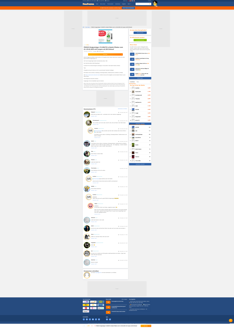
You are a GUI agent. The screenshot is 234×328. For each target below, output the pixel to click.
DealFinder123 (138, 102)
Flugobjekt (97, 242)
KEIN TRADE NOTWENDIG (128, 8)
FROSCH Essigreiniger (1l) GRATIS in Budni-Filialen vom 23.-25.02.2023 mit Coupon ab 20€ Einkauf (115, 325)
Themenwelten (110, 3)
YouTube (99, 0)
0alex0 (93, 141)
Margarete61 (138, 116)
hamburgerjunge (138, 134)
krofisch (95, 51)
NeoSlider (137, 88)
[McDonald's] (93, 304)
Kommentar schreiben (122, 108)
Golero (136, 152)
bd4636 (93, 186)
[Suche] (149, 4)
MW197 (136, 140)
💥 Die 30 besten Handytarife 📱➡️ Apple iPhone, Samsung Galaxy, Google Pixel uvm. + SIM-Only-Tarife (139, 306)
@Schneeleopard (98, 130)
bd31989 (137, 109)
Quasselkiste (138, 137)
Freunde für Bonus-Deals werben (118, 311)
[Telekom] (93, 308)
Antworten (93, 116)
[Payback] (101, 304)
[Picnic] (86, 308)
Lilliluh (98, 203)
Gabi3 (136, 105)
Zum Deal (105, 54)
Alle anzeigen (140, 78)
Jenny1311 (137, 120)
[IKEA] (101, 301)
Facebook (90, 0)
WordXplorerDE (138, 95)
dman (95, 234)
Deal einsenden (140, 32)
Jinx (95, 251)
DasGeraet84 (138, 91)
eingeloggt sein (98, 272)
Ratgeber (124, 3)
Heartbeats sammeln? (140, 123)
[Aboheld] (86, 301)
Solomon (137, 156)
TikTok (103, 0)
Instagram (94, 0)
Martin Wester (138, 149)
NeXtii (95, 225)
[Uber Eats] (101, 308)
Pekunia (94, 159)
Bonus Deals (102, 3)
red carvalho (138, 160)
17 (101, 51)
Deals (97, 3)
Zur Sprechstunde (140, 40)
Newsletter (108, 0)
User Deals (87, 27)
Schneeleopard (99, 120)
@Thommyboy (96, 178)
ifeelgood (96, 112)
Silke (93, 151)
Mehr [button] (129, 3)
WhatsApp (85, 0)
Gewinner (94, 217)
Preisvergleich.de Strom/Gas (117, 301)
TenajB (136, 113)
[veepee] (86, 311)
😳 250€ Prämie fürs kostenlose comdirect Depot (110, 8)
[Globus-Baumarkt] (93, 301)
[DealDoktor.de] (88, 4)
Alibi (136, 130)
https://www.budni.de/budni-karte (93, 74)
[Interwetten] (86, 304)
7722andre (137, 98)
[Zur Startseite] (155, 3)
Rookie (136, 144)
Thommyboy (95, 168)
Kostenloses (117, 3)
